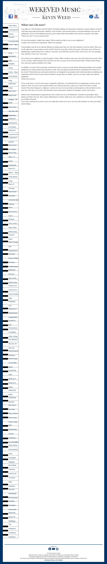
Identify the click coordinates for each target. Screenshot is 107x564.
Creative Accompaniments (13, 37)
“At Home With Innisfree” (12, 478)
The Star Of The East (13, 344)
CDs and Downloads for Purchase (13, 489)
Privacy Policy (13, 258)
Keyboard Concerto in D (13, 130)
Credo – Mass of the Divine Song (13, 45)
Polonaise (12, 254)
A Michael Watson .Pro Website (53, 560)
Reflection (12, 270)
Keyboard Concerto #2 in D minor (13, 119)
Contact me (12, 474)
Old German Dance (13, 212)
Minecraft (12, 513)
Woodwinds (13, 429)
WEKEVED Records (12, 398)
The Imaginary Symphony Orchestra (12, 524)
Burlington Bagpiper (12, 458)
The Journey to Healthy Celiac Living (13, 328)
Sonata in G (13, 309)
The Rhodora (13, 340)
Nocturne (12, 196)
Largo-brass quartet (13, 138)
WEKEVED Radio (12, 390)
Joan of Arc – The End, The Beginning (13, 107)
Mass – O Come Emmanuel (12, 157)
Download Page (12, 56)
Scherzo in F (13, 286)
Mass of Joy (12, 192)
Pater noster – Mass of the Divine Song (13, 223)
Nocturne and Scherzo (13, 200)
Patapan (11, 219)
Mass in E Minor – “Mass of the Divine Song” (13, 168)
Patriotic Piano (11, 235)
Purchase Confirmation (13, 262)
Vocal (10, 454)
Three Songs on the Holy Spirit (13, 359)
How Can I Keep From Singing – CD (13, 91)
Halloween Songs (12, 84)
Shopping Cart (12, 302)
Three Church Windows (13, 351)
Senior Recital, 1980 (13, 294)
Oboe (10, 207)
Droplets (11, 64)
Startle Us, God (12, 321)
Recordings (12, 465)
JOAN (10, 103)
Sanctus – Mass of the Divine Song (13, 274)
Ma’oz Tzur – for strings (13, 145)
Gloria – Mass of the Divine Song (13, 72)
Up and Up (12, 370)
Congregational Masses (13, 30)
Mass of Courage (11, 184)
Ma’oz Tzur (12, 152)
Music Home (13, 445)
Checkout (12, 469)
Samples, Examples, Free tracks (12, 501)
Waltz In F (12, 379)
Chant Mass (13, 26)
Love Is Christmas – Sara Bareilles (13, 434)
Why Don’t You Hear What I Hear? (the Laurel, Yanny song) (13, 405)
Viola (10, 374)
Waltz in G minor (12, 383)
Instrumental (13, 449)
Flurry (11, 68)
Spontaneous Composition (13, 313)
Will (10, 425)
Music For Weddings (12, 517)
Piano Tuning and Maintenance (13, 242)
